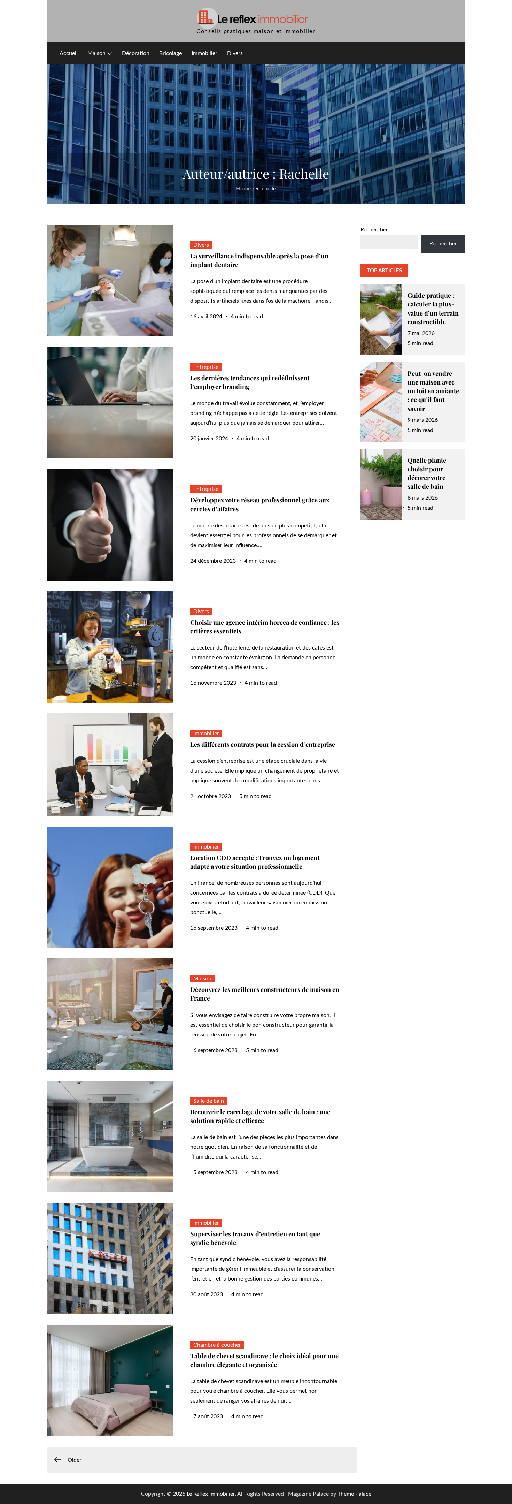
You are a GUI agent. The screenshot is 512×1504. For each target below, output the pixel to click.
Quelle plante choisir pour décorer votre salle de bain (427, 473)
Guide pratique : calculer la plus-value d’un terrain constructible (433, 308)
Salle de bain (208, 1101)
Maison (96, 53)
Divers (235, 53)
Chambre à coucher (217, 1345)
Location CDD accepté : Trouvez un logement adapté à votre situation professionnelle (254, 862)
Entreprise (205, 367)
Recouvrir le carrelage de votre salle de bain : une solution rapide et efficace (260, 1116)
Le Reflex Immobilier (211, 1494)
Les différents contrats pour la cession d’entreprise (262, 744)
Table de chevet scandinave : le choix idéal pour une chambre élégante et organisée (264, 1360)
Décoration (135, 53)
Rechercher (374, 230)
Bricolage (170, 53)
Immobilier (204, 53)
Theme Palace (354, 1494)
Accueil (69, 53)
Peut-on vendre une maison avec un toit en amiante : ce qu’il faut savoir (433, 391)
